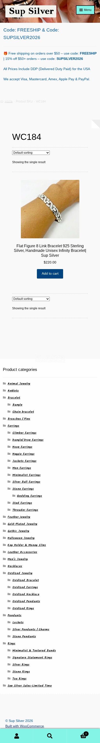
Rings (11, 643)
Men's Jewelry (18, 559)
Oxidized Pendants (26, 601)
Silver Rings (20, 664)
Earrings (13, 425)
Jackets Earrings (24, 461)
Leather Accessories (22, 552)
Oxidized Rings (23, 608)
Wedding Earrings (29, 496)
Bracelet (14, 397)
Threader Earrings (25, 510)
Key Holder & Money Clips (27, 545)
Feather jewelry (19, 517)
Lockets (18, 622)
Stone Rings (21, 671)
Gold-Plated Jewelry (22, 524)
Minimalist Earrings (26, 475)
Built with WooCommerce (24, 726)
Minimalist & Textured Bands (34, 650)
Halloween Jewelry (21, 538)
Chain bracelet (23, 411)
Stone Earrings (23, 489)
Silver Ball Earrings (26, 481)
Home (9, 101)
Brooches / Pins (19, 418)
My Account (16, 736)
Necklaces (15, 566)
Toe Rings (19, 678)
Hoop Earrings (22, 447)
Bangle (17, 404)
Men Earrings (21, 468)
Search (50, 736)
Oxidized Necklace (25, 594)
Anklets (13, 390)
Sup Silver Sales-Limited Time (30, 685)
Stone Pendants (24, 636)
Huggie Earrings (23, 454)
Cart (77, 732)
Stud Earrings (22, 503)
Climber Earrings (24, 433)
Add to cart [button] (50, 273)
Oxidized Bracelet (25, 580)
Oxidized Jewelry (20, 573)
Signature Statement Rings (32, 657)
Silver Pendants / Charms (30, 629)
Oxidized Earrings (25, 587)
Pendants (14, 615)
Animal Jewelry (19, 383)
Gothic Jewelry (18, 531)
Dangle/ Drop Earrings (27, 440)
